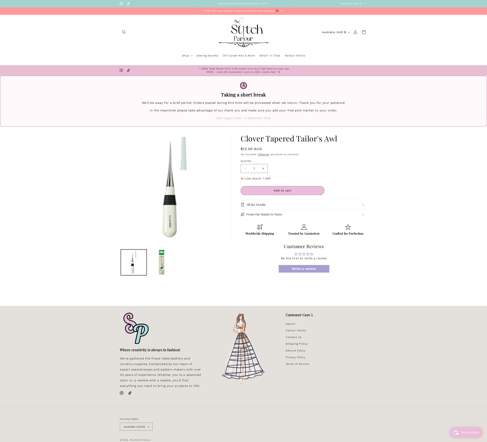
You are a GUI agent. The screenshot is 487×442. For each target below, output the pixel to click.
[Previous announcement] (195, 3)
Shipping (263, 154)
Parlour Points (296, 330)
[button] (124, 32)
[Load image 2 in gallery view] (161, 262)
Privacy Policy (295, 357)
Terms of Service (297, 363)
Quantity (246, 161)
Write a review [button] (304, 269)
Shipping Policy (296, 343)
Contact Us (294, 337)
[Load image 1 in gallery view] (134, 262)
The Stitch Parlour (140, 440)
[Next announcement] (291, 3)
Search (291, 323)
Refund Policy (295, 350)
